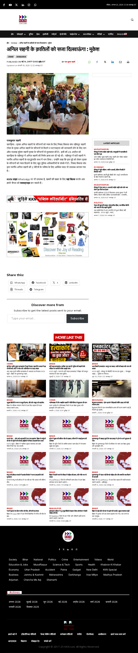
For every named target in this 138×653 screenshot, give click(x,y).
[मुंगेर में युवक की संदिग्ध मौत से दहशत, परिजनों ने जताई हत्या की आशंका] (69, 425)
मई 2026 (62, 601)
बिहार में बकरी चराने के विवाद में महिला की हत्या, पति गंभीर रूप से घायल (67, 476)
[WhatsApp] (89, 62)
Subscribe (77, 318)
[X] (104, 62)
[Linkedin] (23, 5)
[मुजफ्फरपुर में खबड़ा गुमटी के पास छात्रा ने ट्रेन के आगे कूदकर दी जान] (111, 425)
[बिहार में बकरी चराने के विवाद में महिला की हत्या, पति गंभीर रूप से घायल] (69, 461)
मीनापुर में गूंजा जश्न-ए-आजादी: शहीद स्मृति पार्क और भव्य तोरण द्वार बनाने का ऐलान (111, 188)
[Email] (120, 62)
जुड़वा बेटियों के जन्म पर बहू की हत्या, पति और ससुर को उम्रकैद (25, 402)
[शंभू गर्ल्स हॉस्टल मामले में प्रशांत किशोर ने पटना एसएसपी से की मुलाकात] (26, 461)
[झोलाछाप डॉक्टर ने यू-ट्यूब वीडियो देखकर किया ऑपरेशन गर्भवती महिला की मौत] (69, 497)
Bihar (52, 364)
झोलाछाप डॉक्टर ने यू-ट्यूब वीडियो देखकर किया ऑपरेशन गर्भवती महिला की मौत (68, 512)
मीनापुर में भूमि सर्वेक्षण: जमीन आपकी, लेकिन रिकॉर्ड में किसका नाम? (109, 171)
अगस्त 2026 (15, 601)
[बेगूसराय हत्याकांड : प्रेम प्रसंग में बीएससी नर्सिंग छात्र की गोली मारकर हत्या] (111, 388)
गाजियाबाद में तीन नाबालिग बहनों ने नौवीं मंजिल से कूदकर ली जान (68, 402)
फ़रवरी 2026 (111, 601)
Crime (14, 43)
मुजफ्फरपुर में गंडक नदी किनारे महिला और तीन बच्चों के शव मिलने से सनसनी (111, 476)
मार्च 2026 (95, 601)
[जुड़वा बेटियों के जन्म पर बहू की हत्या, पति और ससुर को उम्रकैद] (26, 388)
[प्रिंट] (128, 62)
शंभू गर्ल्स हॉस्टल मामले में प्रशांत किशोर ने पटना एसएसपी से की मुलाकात (25, 476)
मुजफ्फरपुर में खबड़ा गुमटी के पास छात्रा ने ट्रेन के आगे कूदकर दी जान (111, 439)
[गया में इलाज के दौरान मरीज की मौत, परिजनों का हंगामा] (26, 497)
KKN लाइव (12, 179)
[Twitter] (16, 5)
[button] (132, 20)
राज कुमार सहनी (70, 62)
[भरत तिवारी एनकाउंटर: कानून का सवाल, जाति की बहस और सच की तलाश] (111, 352)
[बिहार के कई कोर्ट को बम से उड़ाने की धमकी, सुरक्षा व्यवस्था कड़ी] (111, 497)
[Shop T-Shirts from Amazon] (48, 234)
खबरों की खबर (52, 179)
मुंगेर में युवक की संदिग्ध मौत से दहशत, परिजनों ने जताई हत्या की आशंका (68, 439)
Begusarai (97, 400)
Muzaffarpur (101, 149)
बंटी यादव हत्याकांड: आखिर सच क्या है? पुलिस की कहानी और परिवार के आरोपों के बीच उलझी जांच (67, 367)
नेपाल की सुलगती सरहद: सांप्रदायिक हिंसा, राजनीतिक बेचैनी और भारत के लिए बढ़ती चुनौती (111, 206)
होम (8, 43)
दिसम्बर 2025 (33, 606)
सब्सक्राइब (25, 183)
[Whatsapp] (35, 5)
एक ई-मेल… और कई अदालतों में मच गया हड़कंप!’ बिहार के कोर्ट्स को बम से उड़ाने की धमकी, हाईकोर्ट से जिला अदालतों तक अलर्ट (26, 439)
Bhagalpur (55, 509)
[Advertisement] (87, 19)
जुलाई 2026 (32, 601)
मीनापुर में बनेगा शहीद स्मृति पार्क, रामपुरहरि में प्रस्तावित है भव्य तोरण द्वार (110, 153)
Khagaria (21, 56)
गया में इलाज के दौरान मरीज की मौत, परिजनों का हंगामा (23, 511)
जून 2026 (48, 601)
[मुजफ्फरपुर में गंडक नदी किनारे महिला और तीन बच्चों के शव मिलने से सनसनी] (111, 461)
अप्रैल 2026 (79, 601)
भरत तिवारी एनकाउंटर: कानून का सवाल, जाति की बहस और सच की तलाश (111, 367)
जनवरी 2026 (15, 606)
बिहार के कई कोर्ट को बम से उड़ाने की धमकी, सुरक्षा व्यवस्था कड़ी (110, 511)
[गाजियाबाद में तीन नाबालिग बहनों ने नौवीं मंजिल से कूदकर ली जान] (69, 388)
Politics (98, 203)
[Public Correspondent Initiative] (48, 199)
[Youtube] (10, 5)
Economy (99, 167)
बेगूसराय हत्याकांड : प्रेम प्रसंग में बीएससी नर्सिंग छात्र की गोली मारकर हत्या (110, 403)
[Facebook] (4, 5)
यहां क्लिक (70, 179)
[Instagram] (29, 5)
